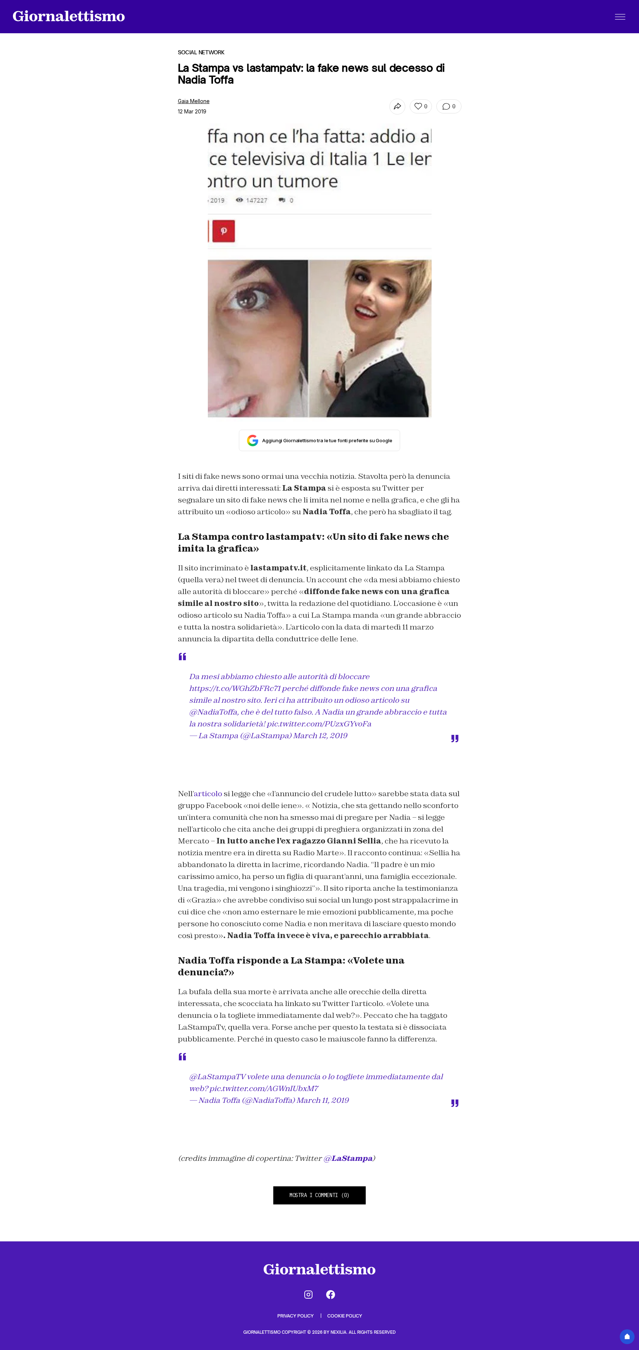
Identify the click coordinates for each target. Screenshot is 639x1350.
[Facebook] (330, 1294)
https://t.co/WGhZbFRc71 (234, 688)
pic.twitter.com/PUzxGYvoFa (319, 724)
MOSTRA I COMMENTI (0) (319, 1195)
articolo (208, 793)
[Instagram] (308, 1294)
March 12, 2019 (320, 735)
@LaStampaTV (217, 1076)
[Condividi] (397, 107)
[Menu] (620, 16)
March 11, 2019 (322, 1100)
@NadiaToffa (213, 712)
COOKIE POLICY (344, 1316)
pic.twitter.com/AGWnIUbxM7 (263, 1088)
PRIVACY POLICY (296, 1316)
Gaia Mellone (194, 101)
